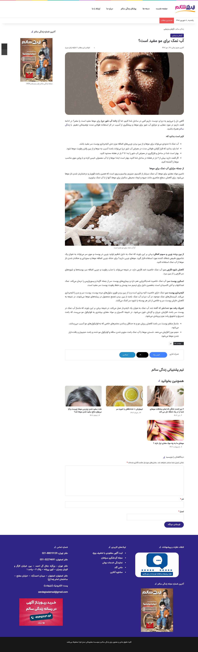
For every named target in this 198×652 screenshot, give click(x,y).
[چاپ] (4, 52)
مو (171, 343)
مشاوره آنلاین (116, 572)
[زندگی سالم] (185, 9)
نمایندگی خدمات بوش (112, 563)
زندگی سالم (180, 29)
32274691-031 (47, 560)
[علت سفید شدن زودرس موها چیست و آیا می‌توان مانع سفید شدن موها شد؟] (83, 396)
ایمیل (181, 511)
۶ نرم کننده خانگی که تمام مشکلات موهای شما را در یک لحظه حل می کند (167, 411)
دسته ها (146, 8)
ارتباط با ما (96, 8)
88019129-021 (49, 553)
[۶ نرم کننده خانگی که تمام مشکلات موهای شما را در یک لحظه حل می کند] (165, 396)
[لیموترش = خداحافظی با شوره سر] (124, 396)
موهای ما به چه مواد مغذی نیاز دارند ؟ (168, 443)
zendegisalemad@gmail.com (53, 592)
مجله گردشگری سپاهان (112, 558)
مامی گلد (118, 567)
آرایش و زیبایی (177, 35)
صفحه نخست (162, 8)
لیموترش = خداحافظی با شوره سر (129, 409)
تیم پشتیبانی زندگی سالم (168, 369)
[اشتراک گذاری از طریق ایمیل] (4, 46)
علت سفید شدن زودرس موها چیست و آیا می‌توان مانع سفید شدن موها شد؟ (85, 411)
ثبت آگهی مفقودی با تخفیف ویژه (108, 553)
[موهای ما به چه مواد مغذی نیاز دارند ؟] (165, 430)
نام (182, 499)
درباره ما (110, 8)
